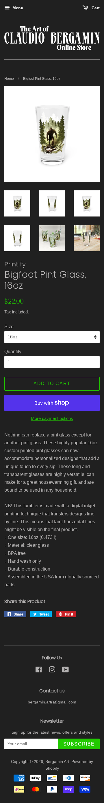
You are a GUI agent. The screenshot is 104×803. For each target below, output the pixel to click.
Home (9, 79)
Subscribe (79, 743)
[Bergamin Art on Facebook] (38, 671)
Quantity (12, 351)
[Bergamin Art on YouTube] (65, 671)
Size (9, 326)
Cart (95, 8)
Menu (17, 8)
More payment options (52, 418)
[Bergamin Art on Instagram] (52, 671)
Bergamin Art (57, 761)
